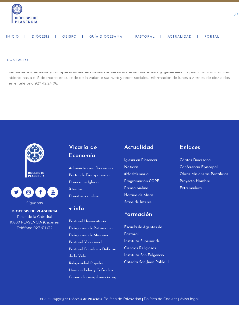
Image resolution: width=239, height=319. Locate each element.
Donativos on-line (83, 196)
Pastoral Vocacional (85, 242)
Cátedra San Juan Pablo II (146, 262)
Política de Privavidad (122, 299)
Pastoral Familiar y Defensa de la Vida (92, 253)
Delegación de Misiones (88, 235)
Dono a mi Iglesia (83, 182)
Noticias (131, 167)
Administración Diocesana (91, 168)
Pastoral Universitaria (87, 221)
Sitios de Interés (137, 202)
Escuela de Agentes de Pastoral (143, 230)
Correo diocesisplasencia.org (92, 277)
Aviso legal (189, 299)
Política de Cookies (160, 299)
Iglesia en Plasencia (140, 160)
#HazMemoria (136, 174)
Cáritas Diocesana (195, 160)
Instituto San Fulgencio (144, 255)
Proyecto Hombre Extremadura (195, 184)
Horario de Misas (138, 195)
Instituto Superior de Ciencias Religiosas (142, 244)
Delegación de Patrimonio (90, 228)
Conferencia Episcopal (199, 167)
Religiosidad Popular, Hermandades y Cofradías (91, 267)
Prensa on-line (136, 188)
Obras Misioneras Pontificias (204, 174)
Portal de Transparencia (89, 175)
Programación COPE (141, 181)
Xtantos (76, 189)
